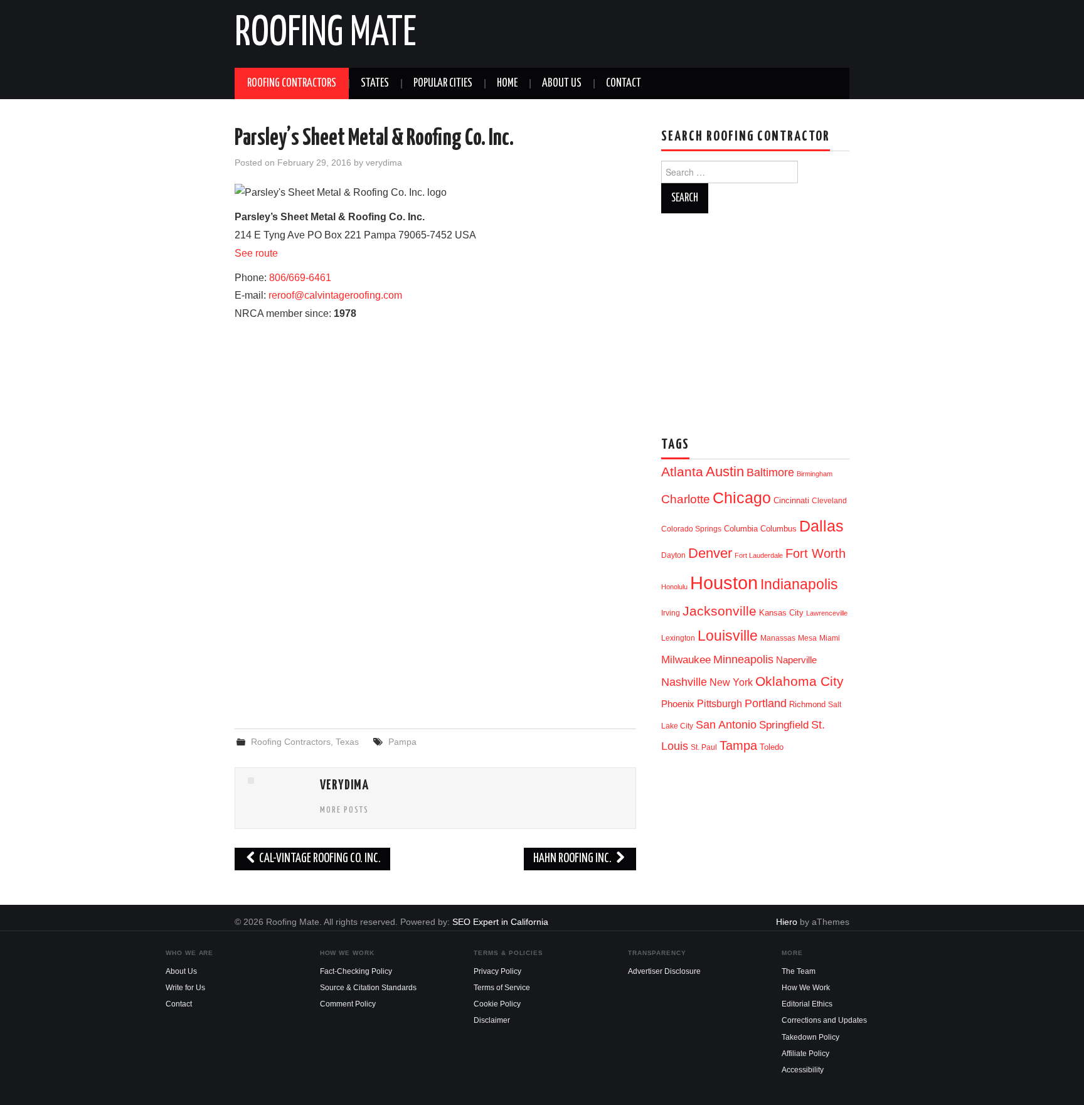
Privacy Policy (497, 971)
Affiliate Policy (805, 1053)
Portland (766, 703)
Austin (725, 471)
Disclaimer (492, 1020)
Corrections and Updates (824, 1020)
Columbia (741, 528)
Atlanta (682, 471)
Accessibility (803, 1069)
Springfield (784, 724)
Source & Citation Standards (368, 987)
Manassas (777, 638)
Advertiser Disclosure (664, 971)
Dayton (673, 555)
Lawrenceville (827, 613)
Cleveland (829, 500)
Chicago (742, 497)
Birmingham (814, 474)
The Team (799, 971)
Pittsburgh (719, 703)
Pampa (402, 742)
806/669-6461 (300, 277)
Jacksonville (720, 611)
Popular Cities (442, 83)
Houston (724, 582)
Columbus (778, 528)
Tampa (738, 745)
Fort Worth (815, 553)
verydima (384, 162)
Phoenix (677, 704)
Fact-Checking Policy (356, 971)
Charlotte (685, 499)
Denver (710, 553)
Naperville (796, 660)
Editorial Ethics (807, 1004)
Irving (670, 613)
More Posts (344, 810)
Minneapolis (743, 659)
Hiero (786, 922)
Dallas (821, 526)
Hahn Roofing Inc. (573, 859)
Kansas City (781, 612)
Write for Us (185, 987)
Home (507, 83)
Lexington (678, 638)
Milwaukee (686, 659)
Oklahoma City (799, 681)
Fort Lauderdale (759, 555)
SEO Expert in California (500, 922)
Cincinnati (791, 500)
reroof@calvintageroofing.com (335, 295)
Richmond (807, 704)
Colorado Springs (691, 529)
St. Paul (704, 747)
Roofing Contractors (291, 83)
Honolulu (674, 586)
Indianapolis (799, 584)
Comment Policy (348, 1004)
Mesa (807, 638)
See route (256, 253)
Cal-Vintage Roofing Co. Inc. (319, 859)
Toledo (772, 747)
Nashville (684, 682)
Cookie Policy (497, 1004)
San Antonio (726, 724)
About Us (562, 83)
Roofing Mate (326, 34)
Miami (829, 638)
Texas (347, 742)
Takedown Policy (810, 1037)
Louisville (728, 635)
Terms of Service (502, 987)
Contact (623, 83)
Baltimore (770, 472)
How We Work (806, 987)
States (375, 83)
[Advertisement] (435, 617)
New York (731, 682)
